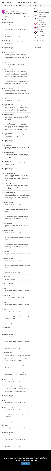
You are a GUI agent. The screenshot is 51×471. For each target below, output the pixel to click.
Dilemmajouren (8, 352)
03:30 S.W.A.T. (40, 31)
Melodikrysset (8, 145)
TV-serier (29, 5)
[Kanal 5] (35, 28)
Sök (40, 5)
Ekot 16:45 (7, 295)
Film (20, 5)
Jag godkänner (25, 463)
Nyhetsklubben (8, 133)
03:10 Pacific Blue (41, 18)
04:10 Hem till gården (41, 37)
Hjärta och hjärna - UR (10, 173)
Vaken (6, 27)
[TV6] (35, 32)
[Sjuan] (35, 36)
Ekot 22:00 (7, 364)
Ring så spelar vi (9, 52)
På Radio (4, 8)
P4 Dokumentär (8, 208)
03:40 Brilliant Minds (41, 22)
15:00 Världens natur (41, 16)
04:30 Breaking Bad (41, 33)
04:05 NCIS (39, 20)
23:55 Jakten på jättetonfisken (43, 14)
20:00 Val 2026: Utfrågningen (40, 43)
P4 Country (7, 371)
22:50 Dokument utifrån (39, 45)
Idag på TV (5, 5)
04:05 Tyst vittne (40, 29)
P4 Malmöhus (9, 8)
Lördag (6, 16)
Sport (24, 5)
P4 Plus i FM (8, 385)
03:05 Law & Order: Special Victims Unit (43, 27)
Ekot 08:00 (7, 62)
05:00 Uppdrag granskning (43, 12)
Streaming (35, 5)
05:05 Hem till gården (41, 24)
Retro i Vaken (8, 40)
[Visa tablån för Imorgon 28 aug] (2, 16)
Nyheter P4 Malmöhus (10, 80)
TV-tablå (9, 457)
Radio (10, 5)
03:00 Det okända (41, 35)
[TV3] (35, 19)
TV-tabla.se (9, 2)
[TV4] (35, 23)
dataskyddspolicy (11, 458)
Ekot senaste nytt (9, 22)
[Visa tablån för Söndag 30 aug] (10, 16)
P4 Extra (7, 235)
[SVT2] (35, 15)
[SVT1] (35, 11)
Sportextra (7, 276)
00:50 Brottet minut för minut (43, 10)
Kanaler (16, 5)
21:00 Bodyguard (37, 47)
